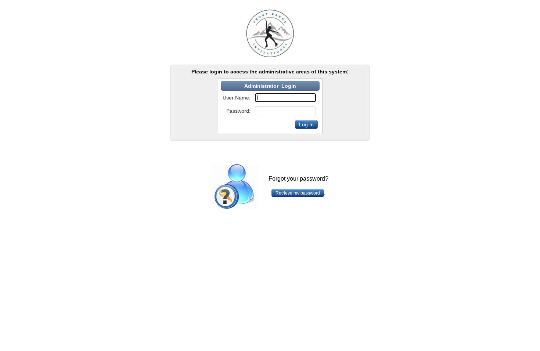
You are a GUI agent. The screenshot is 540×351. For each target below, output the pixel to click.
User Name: (237, 98)
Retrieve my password (298, 193)
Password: (238, 111)
